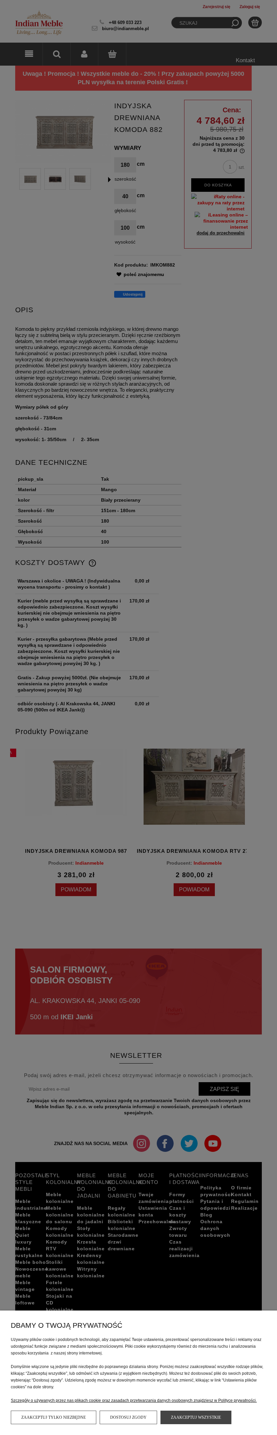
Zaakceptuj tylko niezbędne (53, 1417)
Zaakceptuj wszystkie (196, 1417)
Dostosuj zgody (128, 1417)
